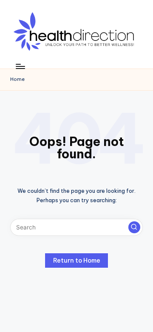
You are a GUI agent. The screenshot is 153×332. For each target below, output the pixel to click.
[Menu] (20, 66)
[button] (134, 227)
